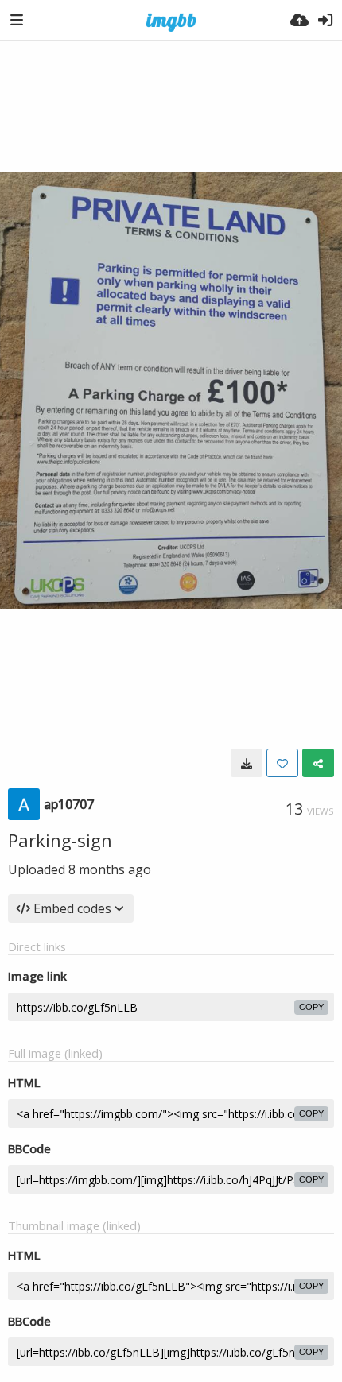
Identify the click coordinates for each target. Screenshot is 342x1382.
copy (311, 1007)
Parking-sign (60, 840)
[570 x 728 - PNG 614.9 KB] (246, 763)
